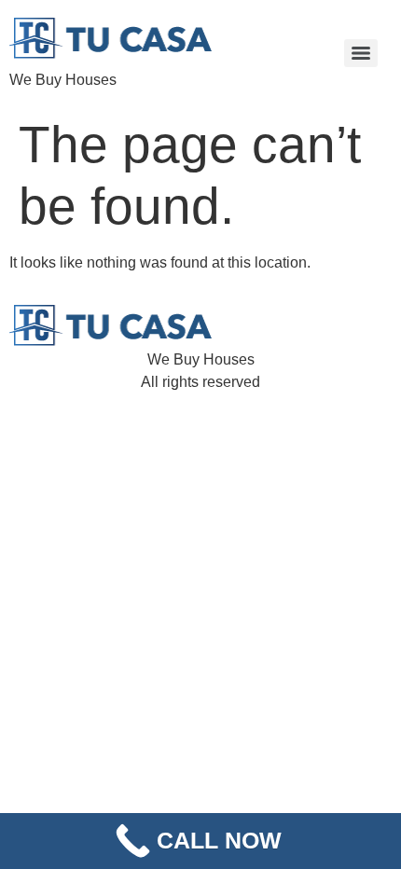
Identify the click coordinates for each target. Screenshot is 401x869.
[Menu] (361, 53)
